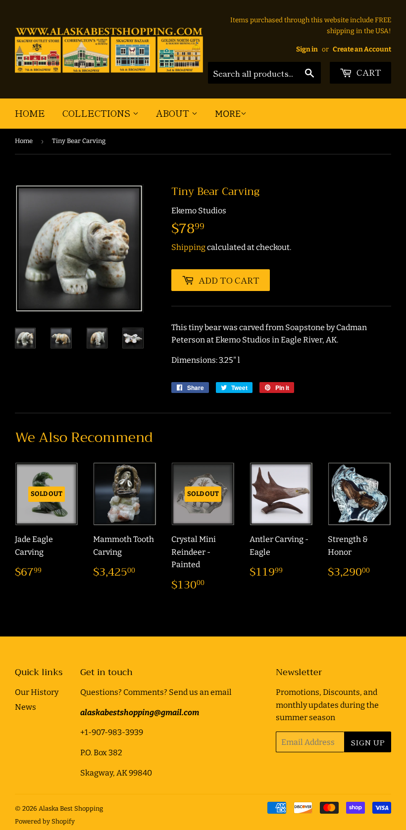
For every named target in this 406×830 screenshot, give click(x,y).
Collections (97, 112)
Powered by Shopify (45, 821)
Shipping (188, 247)
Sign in (307, 49)
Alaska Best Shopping (71, 808)
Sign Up (368, 742)
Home (30, 112)
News (25, 707)
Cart (368, 72)
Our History (36, 692)
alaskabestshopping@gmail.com (139, 712)
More (228, 113)
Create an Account (362, 49)
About (174, 112)
